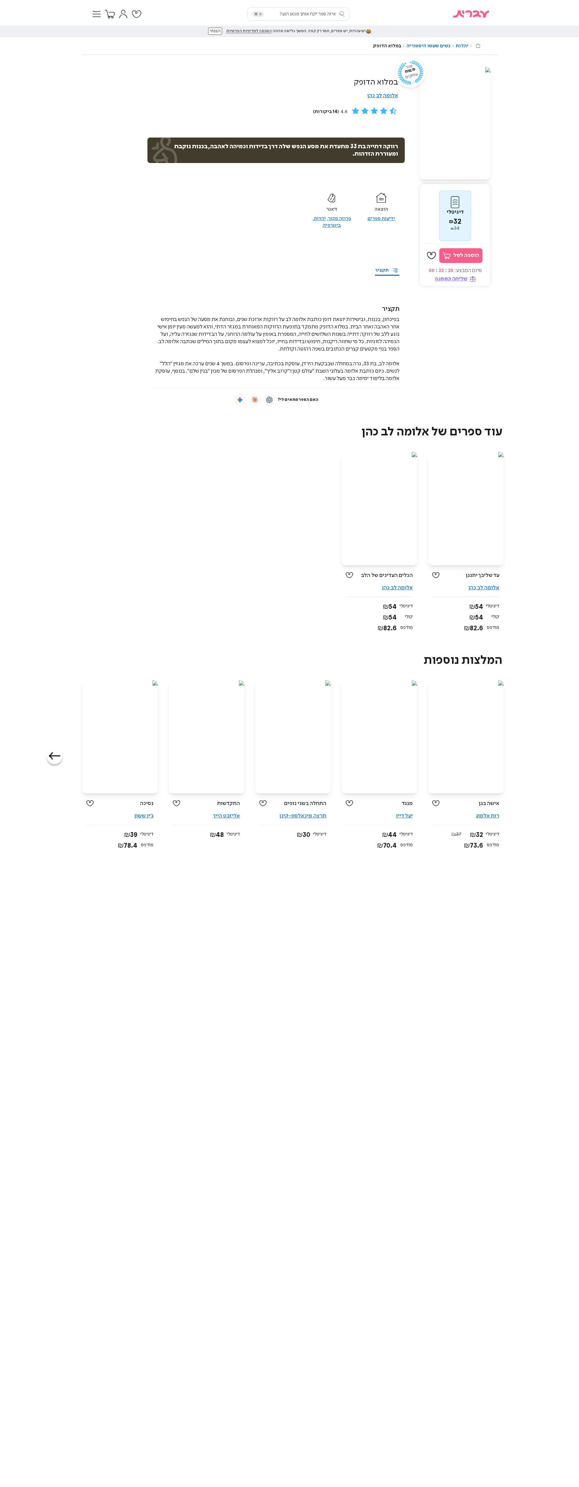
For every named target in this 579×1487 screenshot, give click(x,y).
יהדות (462, 46)
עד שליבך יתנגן (482, 575)
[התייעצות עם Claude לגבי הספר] (254, 400)
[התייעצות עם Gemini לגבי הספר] (240, 400)
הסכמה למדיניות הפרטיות (249, 31)
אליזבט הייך (226, 816)
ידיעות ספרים (381, 218)
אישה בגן (489, 803)
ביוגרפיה (332, 225)
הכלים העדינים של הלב (387, 575)
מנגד (407, 803)
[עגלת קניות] (110, 14)
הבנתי (215, 31)
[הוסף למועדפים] (431, 255)
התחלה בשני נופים (305, 803)
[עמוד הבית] (478, 45)
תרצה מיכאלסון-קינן (302, 816)
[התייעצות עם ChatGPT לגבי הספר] (269, 400)
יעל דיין (404, 816)
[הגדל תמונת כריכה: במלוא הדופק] (455, 123)
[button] (96, 14)
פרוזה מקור (339, 218)
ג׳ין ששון (143, 816)
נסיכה (146, 803)
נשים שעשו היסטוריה (428, 46)
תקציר (382, 270)
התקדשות (228, 803)
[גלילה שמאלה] (54, 756)
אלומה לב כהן (382, 96)
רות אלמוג (487, 816)
